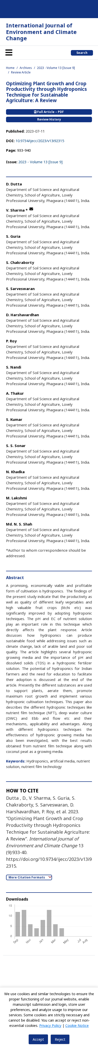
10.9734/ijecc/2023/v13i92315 (40, 140)
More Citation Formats (27, 877)
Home (10, 68)
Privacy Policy (50, 1025)
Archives (26, 68)
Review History (49, 119)
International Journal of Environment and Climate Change (41, 32)
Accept (38, 1039)
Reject (60, 1039)
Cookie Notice (77, 1025)
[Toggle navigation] (9, 52)
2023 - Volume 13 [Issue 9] (56, 68)
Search (81, 53)
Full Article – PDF (50, 112)
